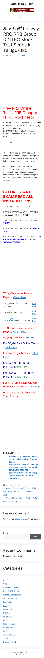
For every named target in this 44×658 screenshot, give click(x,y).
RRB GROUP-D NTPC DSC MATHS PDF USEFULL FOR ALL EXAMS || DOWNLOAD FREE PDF (23, 467)
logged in (18, 519)
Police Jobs (8, 617)
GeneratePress (22, 655)
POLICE (6, 613)
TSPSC (6, 638)
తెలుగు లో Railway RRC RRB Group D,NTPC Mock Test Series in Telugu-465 (23, 475)
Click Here (19, 297)
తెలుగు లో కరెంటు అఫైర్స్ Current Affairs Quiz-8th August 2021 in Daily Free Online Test (21, 491)
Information (8, 602)
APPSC (6, 580)
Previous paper (9, 624)
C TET (5, 584)
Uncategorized (12, 485)
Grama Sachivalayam (12, 595)
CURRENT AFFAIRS (11, 587)
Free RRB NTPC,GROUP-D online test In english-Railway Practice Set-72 (23, 459)
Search (6, 533)
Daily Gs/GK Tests (11, 591)
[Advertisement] (22, 83)
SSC (5, 631)
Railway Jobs (9, 627)
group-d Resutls (10, 598)
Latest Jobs (8, 609)
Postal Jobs (8, 620)
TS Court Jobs (9, 635)
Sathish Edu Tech (22, 3)
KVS (5, 606)
